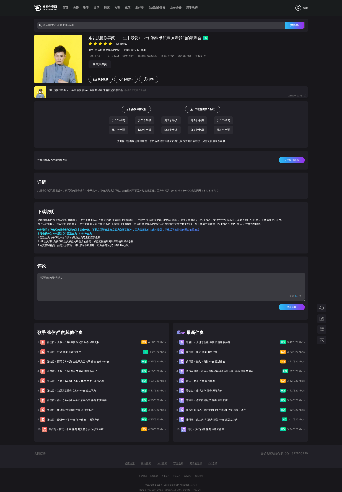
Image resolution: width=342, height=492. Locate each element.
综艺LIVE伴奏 (138, 49)
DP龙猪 (115, 49)
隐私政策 (188, 476)
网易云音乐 (196, 463)
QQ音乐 (212, 463)
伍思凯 (107, 49)
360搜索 (162, 463)
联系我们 (176, 476)
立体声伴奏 (100, 64)
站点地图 (199, 476)
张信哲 (98, 49)
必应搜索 (130, 463)
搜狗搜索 (146, 463)
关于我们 (165, 476)
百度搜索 (178, 463)
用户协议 (143, 476)
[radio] (90, 43)
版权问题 (154, 476)
